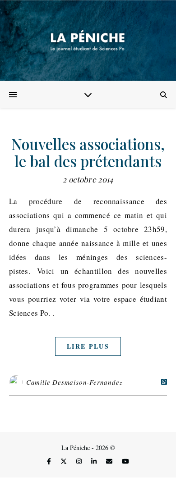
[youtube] (125, 461)
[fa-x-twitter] (64, 461)
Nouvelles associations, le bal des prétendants (88, 152)
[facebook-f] (50, 461)
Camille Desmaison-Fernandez (74, 382)
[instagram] (79, 461)
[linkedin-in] (94, 461)
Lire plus (88, 346)
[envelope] (110, 461)
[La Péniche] (88, 40)
